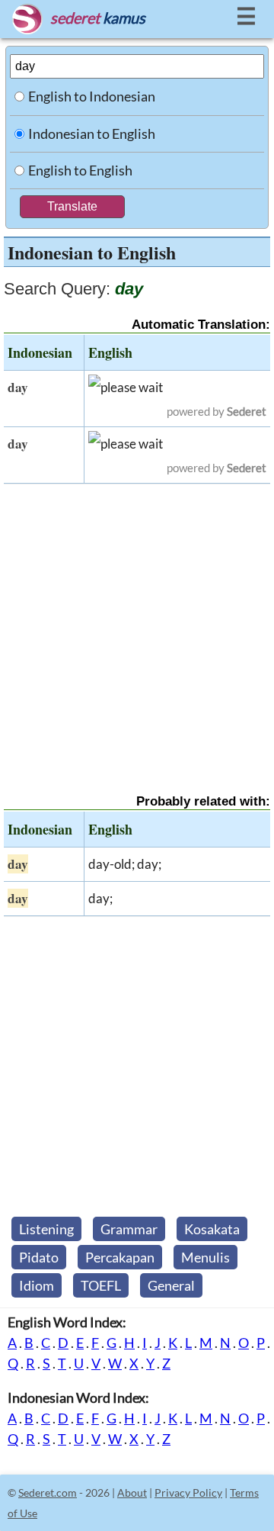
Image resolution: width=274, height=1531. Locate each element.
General (171, 1285)
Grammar (129, 1229)
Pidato (39, 1257)
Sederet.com (47, 1492)
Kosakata (212, 1229)
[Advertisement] (137, 625)
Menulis (205, 1257)
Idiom (36, 1285)
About (132, 1492)
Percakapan (120, 1257)
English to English (80, 170)
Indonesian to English (91, 133)
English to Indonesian (91, 96)
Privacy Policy (188, 1492)
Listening (46, 1229)
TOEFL (101, 1285)
